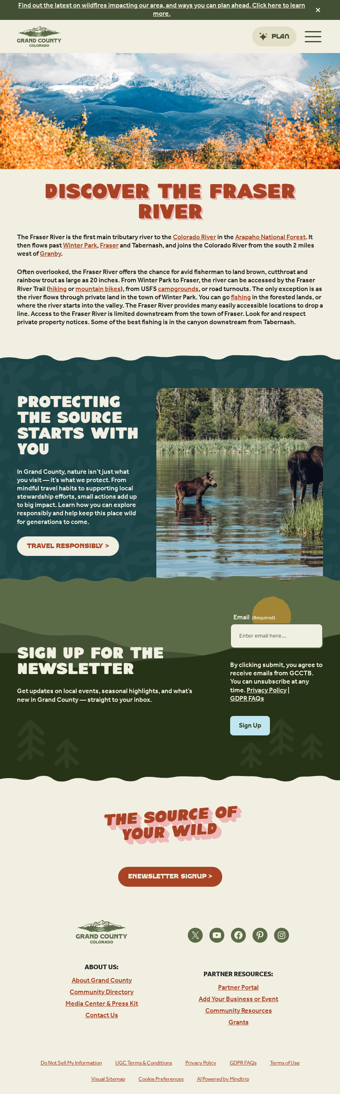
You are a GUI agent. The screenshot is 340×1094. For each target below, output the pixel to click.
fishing (241, 297)
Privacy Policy (267, 690)
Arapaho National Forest (270, 237)
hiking (58, 289)
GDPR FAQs (247, 699)
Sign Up (250, 725)
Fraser (109, 246)
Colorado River (194, 237)
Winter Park (80, 246)
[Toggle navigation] (313, 36)
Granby (50, 254)
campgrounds (178, 289)
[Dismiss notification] (318, 10)
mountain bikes (98, 289)
